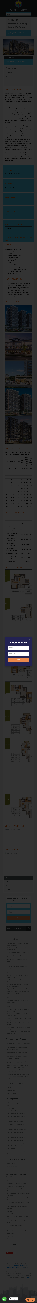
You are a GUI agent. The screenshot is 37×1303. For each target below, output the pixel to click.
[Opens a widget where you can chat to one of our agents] (30, 1300)
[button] (29, 639)
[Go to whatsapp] (4, 1299)
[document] (18, 651)
